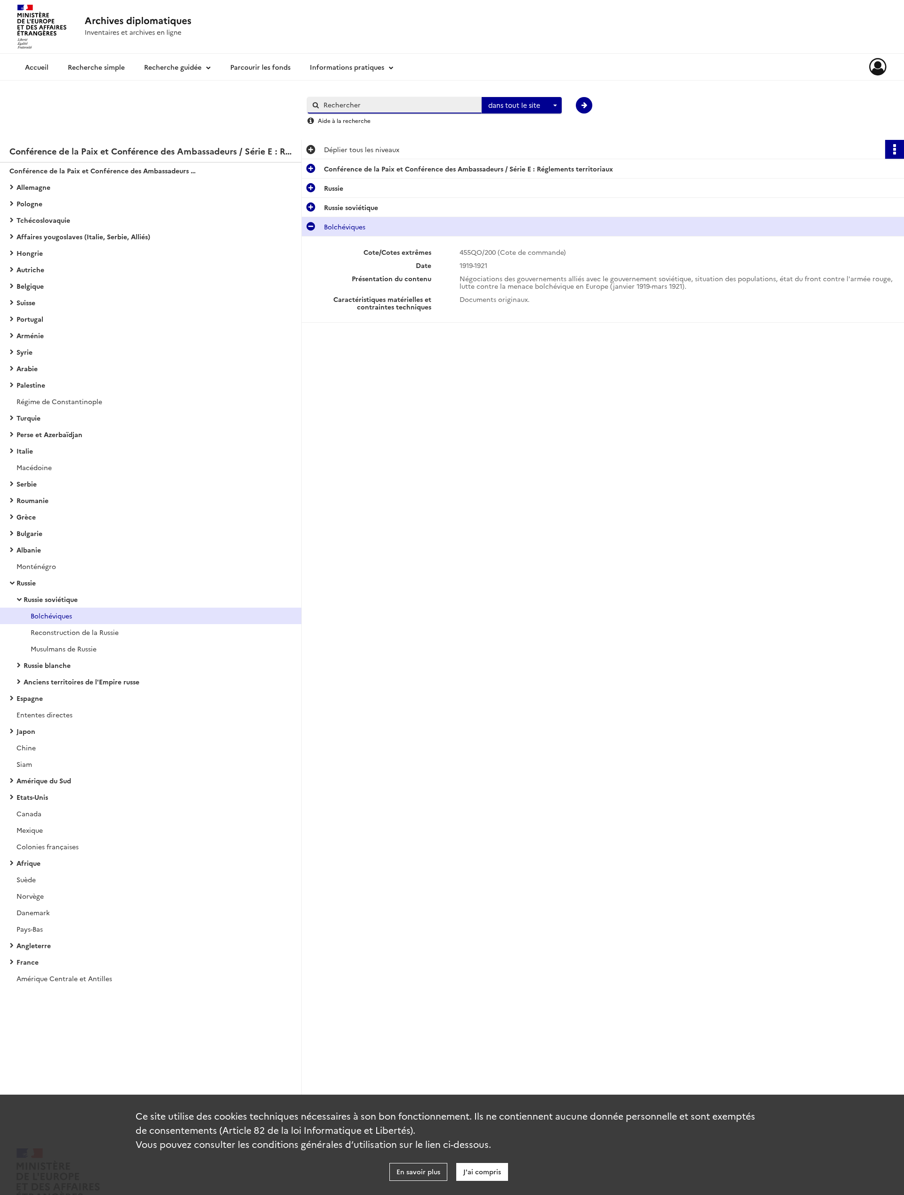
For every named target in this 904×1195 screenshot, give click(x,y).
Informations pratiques (347, 67)
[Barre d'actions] (894, 149)
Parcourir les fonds (260, 67)
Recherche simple (96, 67)
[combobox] (522, 105)
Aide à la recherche (344, 120)
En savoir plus (418, 1171)
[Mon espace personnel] (877, 67)
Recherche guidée (173, 67)
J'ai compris (482, 1171)
